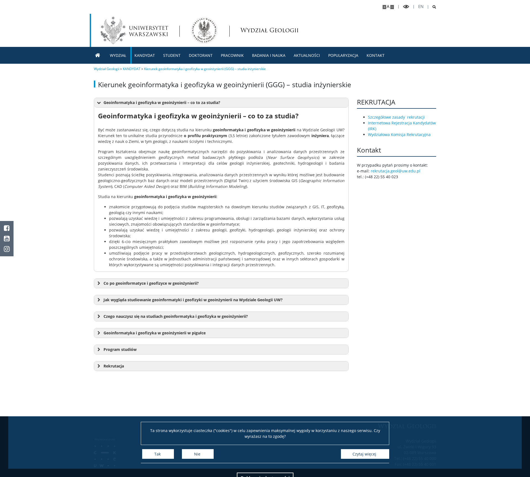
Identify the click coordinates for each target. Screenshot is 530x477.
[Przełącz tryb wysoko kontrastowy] (406, 7)
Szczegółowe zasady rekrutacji (396, 117)
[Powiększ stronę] (384, 7)
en (420, 6)
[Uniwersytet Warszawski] (134, 30)
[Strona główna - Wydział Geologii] (204, 30)
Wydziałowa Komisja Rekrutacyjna (399, 134)
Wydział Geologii (257, 30)
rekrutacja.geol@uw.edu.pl (395, 171)
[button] (221, 103)
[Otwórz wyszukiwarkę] (432, 7)
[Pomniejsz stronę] (392, 7)
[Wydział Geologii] (98, 55)
